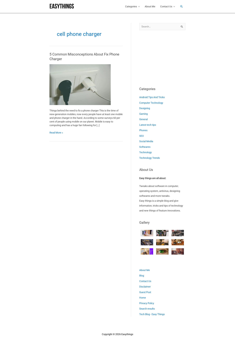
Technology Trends (149, 157)
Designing (144, 108)
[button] (181, 6)
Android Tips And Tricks (152, 97)
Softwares (144, 146)
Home (142, 297)
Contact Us (166, 6)
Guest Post (145, 292)
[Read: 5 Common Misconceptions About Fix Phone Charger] (80, 84)
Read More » (56, 132)
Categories (131, 6)
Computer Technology (151, 102)
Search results (147, 308)
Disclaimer (145, 286)
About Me (150, 6)
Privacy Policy (146, 303)
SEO (141, 135)
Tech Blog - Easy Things (152, 314)
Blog (141, 275)
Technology (145, 152)
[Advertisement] (159, 57)
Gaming (143, 113)
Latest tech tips (147, 124)
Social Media (146, 141)
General (143, 119)
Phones (143, 130)
